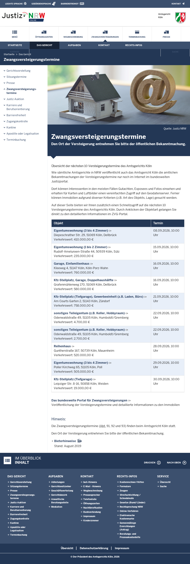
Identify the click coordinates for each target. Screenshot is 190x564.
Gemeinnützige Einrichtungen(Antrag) (128, 526)
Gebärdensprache (41, 4)
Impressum (89, 516)
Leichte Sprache (14, 4)
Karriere (14, 52)
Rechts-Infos (133, 45)
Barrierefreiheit (69, 4)
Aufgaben (74, 45)
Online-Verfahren (129, 511)
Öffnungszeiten (44, 37)
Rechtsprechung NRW (131, 506)
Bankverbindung (92, 512)
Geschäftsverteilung (62, 490)
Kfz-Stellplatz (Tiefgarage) (73, 379)
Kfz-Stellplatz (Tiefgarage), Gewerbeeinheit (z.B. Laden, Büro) (98, 297)
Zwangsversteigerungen (105, 37)
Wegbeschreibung (73, 37)
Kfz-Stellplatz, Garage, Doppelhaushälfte (83, 280)
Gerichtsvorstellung (18, 70)
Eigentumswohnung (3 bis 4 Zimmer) (81, 231)
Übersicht (165, 482)
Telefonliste (89, 499)
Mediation (56, 506)
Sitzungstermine (16, 77)
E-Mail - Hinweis (92, 486)
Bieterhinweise (65, 441)
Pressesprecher (91, 494)
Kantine (11, 127)
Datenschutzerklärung (94, 548)
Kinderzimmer (91, 520)
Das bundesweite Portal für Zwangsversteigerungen (89, 400)
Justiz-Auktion (15, 99)
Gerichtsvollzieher (61, 486)
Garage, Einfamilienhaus (71, 264)
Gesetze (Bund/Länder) (132, 502)
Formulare (125, 486)
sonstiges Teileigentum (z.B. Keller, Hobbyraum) (89, 313)
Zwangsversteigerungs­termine (21, 91)
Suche (175, 52)
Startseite (15, 45)
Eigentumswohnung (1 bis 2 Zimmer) (80, 247)
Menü (14, 37)
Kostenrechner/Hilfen (132, 482)
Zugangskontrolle (17, 121)
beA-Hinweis (90, 482)
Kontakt (176, 4)
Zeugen (124, 490)
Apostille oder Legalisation (22, 133)
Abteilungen (57, 482)
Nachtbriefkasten (92, 507)
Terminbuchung (137, 37)
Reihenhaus (62, 346)
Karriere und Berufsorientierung (18, 107)
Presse (166, 37)
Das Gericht (44, 45)
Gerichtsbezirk (59, 494)
